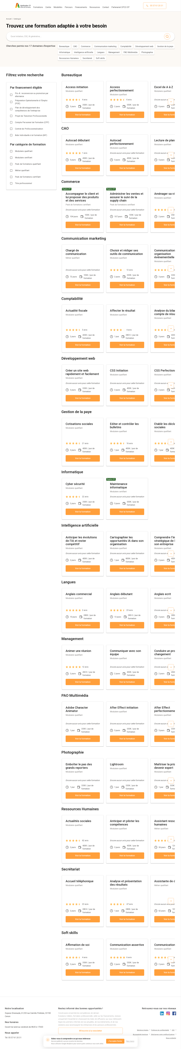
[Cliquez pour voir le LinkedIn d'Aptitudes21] (162, 1013)
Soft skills (100, 58)
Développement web (144, 46)
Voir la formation (82, 115)
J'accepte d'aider (115, 1041)
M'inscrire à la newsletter (90, 1031)
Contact (105, 7)
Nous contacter (171, 1038)
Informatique (64, 52)
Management (114, 52)
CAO (75, 46)
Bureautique (64, 46)
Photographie (147, 52)
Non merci (130, 1041)
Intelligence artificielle (83, 52)
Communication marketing (105, 46)
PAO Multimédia (130, 52)
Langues (100, 52)
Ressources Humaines (69, 58)
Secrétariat (87, 58)
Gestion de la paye (165, 46)
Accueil (8, 19)
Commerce (85, 46)
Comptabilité (125, 46)
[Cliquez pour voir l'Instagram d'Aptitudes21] (168, 1013)
